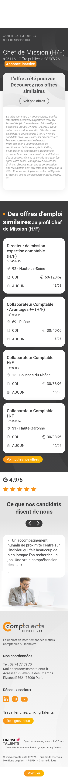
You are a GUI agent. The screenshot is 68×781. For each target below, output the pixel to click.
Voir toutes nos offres (23, 459)
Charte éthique (47, 760)
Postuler (34, 773)
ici (28, 164)
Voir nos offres (34, 101)
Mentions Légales (13, 760)
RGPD (31, 760)
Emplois (25, 36)
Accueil (8, 36)
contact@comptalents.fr (30, 669)
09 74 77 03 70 (21, 664)
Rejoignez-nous (18, 721)
